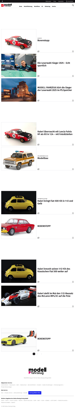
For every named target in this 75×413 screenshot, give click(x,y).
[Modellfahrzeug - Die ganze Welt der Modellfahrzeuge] (8, 5)
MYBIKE (47, 400)
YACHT (7, 400)
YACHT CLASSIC (14, 400)
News (20, 6)
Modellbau (37, 6)
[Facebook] (2, 1)
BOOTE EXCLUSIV (28, 400)
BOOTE (20, 400)
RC (42, 6)
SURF (35, 400)
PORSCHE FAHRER (5, 402)
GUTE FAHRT (54, 400)
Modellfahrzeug (28, 6)
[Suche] (73, 5)
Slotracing (47, 6)
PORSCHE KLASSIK (62, 400)
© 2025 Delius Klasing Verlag (8, 406)
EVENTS (13, 402)
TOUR (42, 400)
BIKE (39, 400)
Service (54, 6)
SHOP (2, 400)
